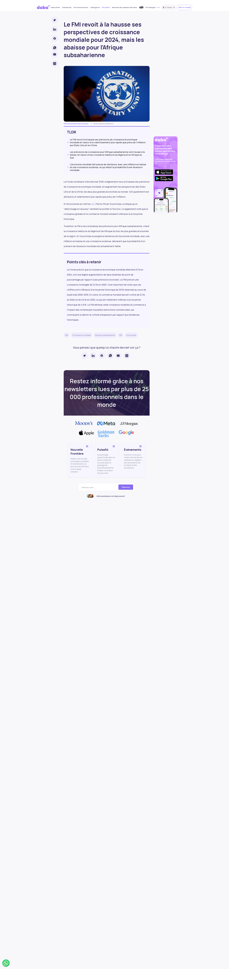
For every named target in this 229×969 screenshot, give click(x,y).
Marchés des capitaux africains (124, 7)
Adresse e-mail (87, 487)
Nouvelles (106, 7)
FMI (93, 203)
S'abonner (126, 487)
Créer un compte (184, 7)
